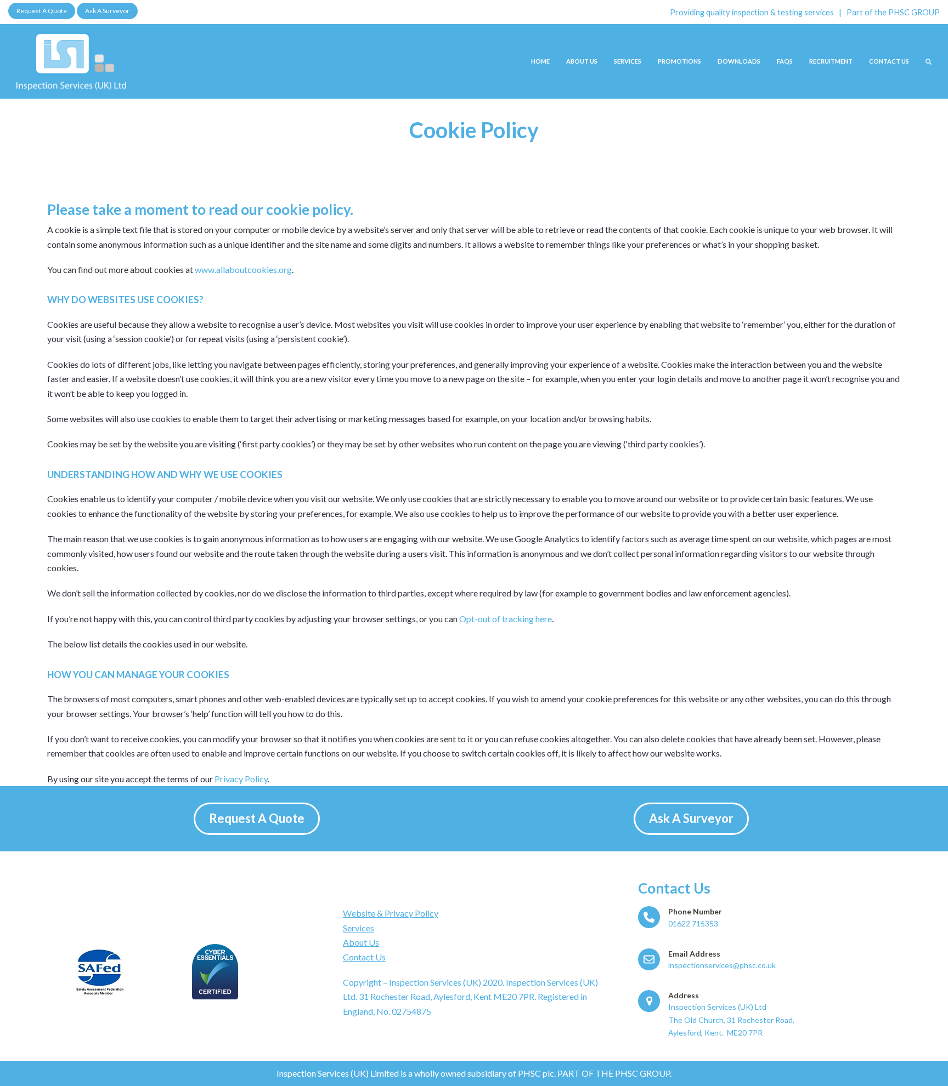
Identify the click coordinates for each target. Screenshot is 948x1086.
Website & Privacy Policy (390, 913)
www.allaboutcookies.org (243, 269)
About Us (361, 942)
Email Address (694, 953)
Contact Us (364, 957)
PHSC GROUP (914, 12)
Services (358, 928)
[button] (928, 61)
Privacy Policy (241, 779)
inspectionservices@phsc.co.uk (722, 965)
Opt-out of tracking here (505, 618)
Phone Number (695, 911)
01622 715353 (693, 923)
